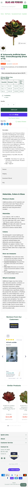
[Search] (25, 6)
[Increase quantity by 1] (14, 105)
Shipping (4, 173)
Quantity (3, 101)
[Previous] (2, 356)
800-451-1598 (4, 451)
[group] (8, 405)
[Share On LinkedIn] (7, 124)
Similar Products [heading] (14, 385)
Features (4, 169)
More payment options (14, 118)
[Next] (25, 356)
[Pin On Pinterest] (10, 124)
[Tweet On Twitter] (5, 124)
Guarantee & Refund (7, 178)
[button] (11, 354)
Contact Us (3, 453)
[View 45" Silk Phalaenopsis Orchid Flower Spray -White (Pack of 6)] (19, 373)
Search (14, 482)
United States (13, 464)
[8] (3, 48)
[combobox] (12, 6)
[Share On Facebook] (2, 124)
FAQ (3, 182)
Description (5, 130)
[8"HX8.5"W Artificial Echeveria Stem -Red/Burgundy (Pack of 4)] (9, 397)
